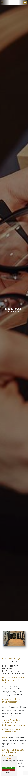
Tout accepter (9, 767)
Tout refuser (9, 770)
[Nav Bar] (25, 2)
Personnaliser (8, 772)
